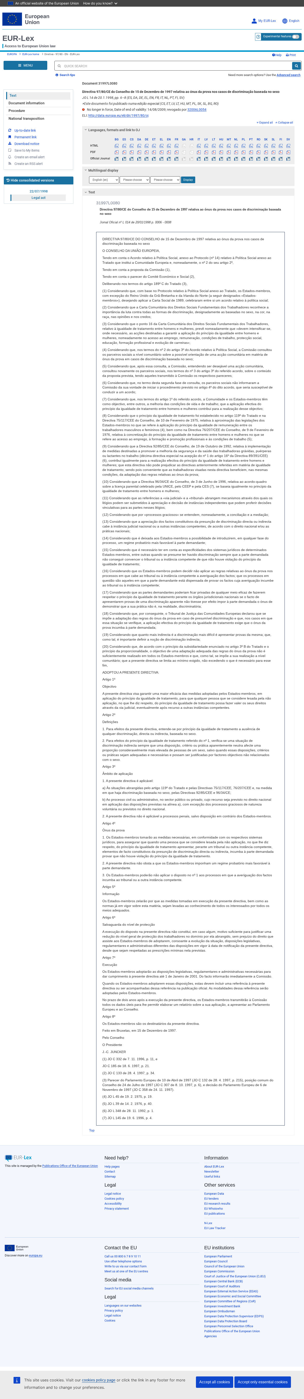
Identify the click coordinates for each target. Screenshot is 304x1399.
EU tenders (211, 1198)
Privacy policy (113, 1310)
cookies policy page (98, 1380)
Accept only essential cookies (263, 1382)
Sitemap (110, 1176)
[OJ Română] (258, 158)
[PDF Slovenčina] (265, 152)
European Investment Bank (222, 1306)
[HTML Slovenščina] (273, 146)
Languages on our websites (123, 1305)
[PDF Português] (251, 152)
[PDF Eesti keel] (153, 152)
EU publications (214, 1213)
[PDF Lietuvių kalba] (213, 152)
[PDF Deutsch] (146, 152)
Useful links (212, 1176)
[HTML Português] (251, 146)
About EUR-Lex (214, 1166)
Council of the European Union (224, 1266)
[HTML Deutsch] (146, 146)
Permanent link (25, 137)
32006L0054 (196, 109)
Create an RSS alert (28, 164)
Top (92, 1130)
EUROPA (12, 54)
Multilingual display (103, 170)
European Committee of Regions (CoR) (230, 1301)
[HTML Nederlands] (236, 146)
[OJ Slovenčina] (265, 158)
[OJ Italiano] (198, 158)
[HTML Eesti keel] (153, 146)
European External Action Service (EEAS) (231, 1291)
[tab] (188, 130)
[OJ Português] (251, 158)
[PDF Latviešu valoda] (206, 152)
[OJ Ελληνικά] (161, 158)
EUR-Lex (18, 38)
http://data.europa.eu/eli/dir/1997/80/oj (118, 115)
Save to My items (26, 150)
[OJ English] (168, 158)
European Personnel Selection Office (228, 1326)
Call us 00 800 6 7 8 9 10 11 (122, 1256)
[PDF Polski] (243, 152)
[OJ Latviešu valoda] (206, 158)
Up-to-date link (25, 130)
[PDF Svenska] (288, 152)
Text (13, 95)
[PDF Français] (176, 152)
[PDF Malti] (228, 152)
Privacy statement (116, 1208)
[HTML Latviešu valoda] (206, 146)
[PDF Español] (124, 152)
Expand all (266, 122)
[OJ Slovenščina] (273, 158)
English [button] (294, 21)
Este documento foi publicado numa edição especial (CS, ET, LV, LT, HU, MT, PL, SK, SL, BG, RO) (150, 103)
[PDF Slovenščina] (273, 152)
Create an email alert (29, 157)
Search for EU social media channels (129, 1288)
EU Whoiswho (213, 1208)
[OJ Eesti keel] (153, 158)
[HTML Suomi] (280, 146)
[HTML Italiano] (198, 146)
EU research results (217, 1203)
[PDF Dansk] (138, 152)
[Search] (296, 66)
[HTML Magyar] (221, 146)
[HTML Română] (258, 146)
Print (292, 55)
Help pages (112, 1166)
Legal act (39, 198)
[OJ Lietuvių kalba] (213, 158)
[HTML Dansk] (138, 146)
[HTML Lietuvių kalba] (213, 146)
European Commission (219, 1271)
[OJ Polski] (243, 158)
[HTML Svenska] (288, 146)
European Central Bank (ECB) (223, 1281)
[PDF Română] (258, 152)
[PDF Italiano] (198, 152)
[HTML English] (168, 146)
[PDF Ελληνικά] (161, 152)
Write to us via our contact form (125, 1266)
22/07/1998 (39, 191)
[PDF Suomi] (280, 152)
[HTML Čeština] (131, 146)
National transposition (26, 118)
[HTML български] (116, 146)
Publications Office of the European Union (70, 1166)
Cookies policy (114, 1198)
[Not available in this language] (183, 146)
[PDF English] (168, 152)
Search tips (67, 75)
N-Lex (208, 1223)
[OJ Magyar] (221, 158)
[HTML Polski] (243, 146)
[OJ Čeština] (131, 158)
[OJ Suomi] (280, 158)
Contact (109, 1171)
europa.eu (35, 1255)
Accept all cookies (214, 1382)
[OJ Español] (124, 158)
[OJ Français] (176, 158)
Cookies (109, 1320)
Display (188, 180)
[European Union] (16, 1248)
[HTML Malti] (228, 146)
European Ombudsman (219, 1311)
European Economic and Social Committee (232, 1296)
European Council (216, 1261)
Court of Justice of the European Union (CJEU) (235, 1276)
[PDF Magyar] (221, 152)
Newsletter (211, 1171)
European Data (214, 1193)
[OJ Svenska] (288, 158)
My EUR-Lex (267, 21)
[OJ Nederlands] (236, 158)
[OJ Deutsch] (146, 158)
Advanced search (288, 75)
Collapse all (285, 122)
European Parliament (218, 1256)
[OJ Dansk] (138, 158)
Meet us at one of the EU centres (126, 1271)
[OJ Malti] (228, 158)
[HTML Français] (176, 146)
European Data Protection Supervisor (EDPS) (234, 1316)
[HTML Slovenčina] (265, 146)
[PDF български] (116, 152)
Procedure (17, 111)
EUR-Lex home (30, 54)
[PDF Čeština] (131, 152)
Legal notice (112, 1193)
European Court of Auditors (222, 1286)
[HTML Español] (124, 146)
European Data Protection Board (225, 1321)
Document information (26, 103)
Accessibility (113, 1203)
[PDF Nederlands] (236, 152)
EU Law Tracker (214, 1228)
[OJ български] (116, 158)
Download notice (26, 144)
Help (278, 55)
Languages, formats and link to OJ (114, 130)
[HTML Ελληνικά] (161, 146)
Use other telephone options (123, 1261)
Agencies (210, 1336)
